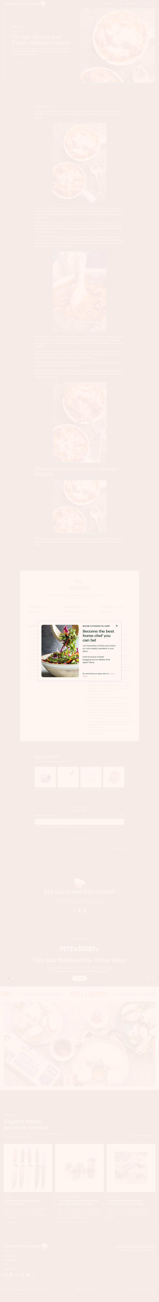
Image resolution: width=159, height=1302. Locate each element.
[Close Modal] (116, 625)
